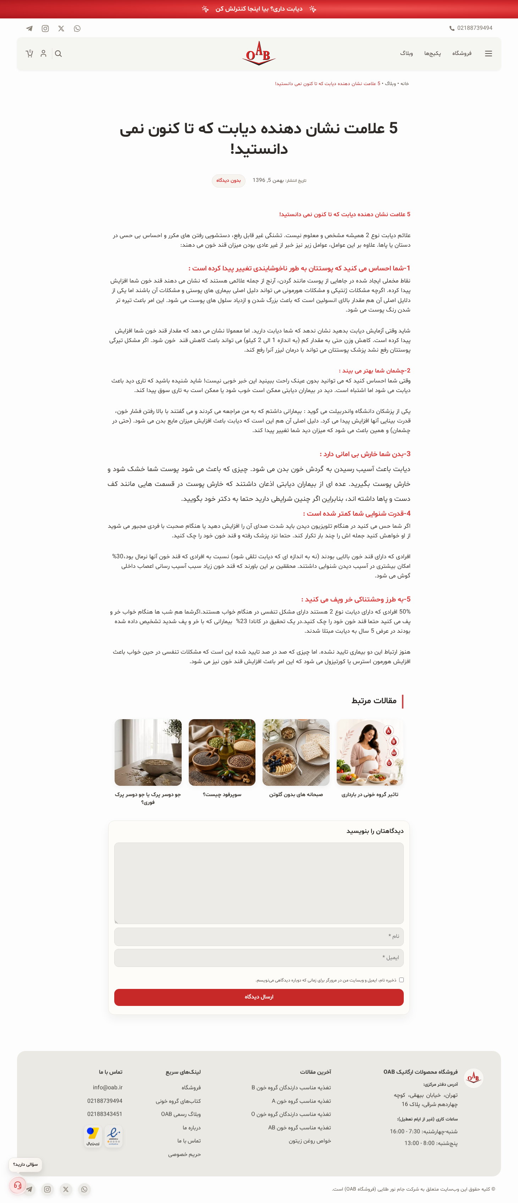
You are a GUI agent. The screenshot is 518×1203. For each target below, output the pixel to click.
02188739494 (104, 1101)
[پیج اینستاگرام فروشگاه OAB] (45, 28)
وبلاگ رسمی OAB (181, 1114)
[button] (18, 1185)
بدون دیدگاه (228, 180)
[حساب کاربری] (43, 53)
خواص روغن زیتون (310, 1141)
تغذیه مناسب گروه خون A (301, 1101)
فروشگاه (191, 1088)
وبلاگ (390, 83)
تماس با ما (189, 1141)
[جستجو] (58, 53)
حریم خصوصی (184, 1154)
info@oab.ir (107, 1088)
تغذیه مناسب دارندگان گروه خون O (291, 1114)
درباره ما (192, 1128)
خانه (405, 83)
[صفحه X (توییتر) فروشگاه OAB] (66, 1189)
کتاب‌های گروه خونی (178, 1101)
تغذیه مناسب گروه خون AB (299, 1128)
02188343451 (104, 1114)
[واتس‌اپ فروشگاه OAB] (84, 1189)
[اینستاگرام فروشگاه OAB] (47, 1189)
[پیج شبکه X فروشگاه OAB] (61, 28)
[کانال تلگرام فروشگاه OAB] (29, 28)
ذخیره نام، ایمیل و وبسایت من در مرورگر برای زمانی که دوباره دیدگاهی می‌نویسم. (325, 980)
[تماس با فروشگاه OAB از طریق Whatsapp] (77, 28)
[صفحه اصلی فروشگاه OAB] (259, 54)
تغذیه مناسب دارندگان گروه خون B (291, 1088)
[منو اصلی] (488, 54)
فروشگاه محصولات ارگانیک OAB (421, 1072)
